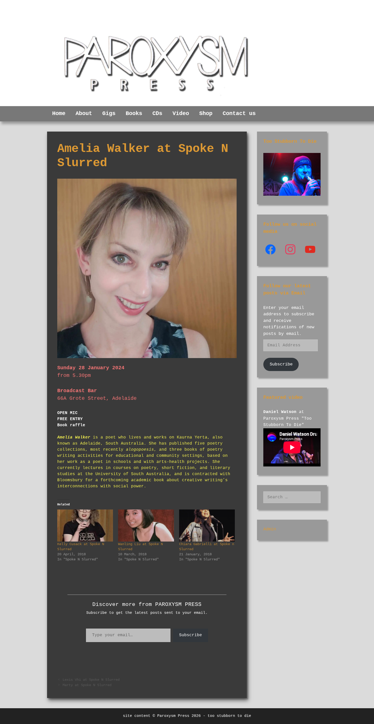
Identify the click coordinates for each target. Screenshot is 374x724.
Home (58, 113)
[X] (290, 249)
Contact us (239, 113)
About (84, 113)
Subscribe (190, 635)
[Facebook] (270, 249)
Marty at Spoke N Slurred (87, 685)
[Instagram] (310, 249)
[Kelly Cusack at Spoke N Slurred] (85, 525)
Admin (269, 529)
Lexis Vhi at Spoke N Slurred (91, 680)
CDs (157, 113)
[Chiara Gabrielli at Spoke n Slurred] (207, 525)
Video (180, 113)
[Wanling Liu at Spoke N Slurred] (146, 525)
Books (134, 113)
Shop (205, 113)
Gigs (109, 113)
